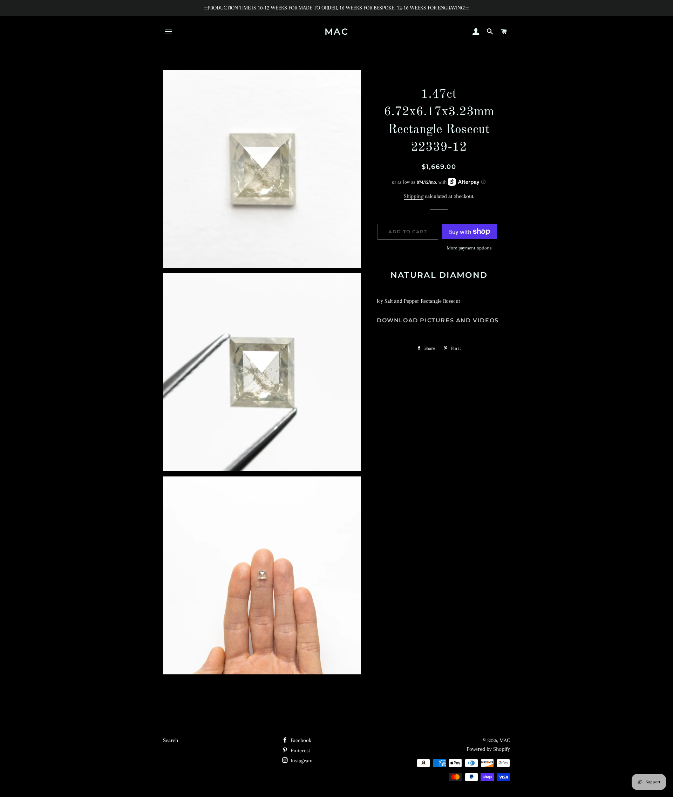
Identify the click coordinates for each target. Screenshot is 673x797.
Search (170, 740)
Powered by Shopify (488, 749)
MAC (337, 31)
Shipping (413, 196)
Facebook (300, 740)
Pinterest (299, 750)
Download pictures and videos (438, 320)
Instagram (301, 760)
